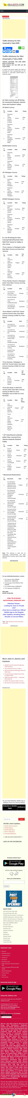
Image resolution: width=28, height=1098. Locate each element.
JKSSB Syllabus (8, 828)
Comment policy (6, 955)
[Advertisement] (14, 28)
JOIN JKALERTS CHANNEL (8, 1008)
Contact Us (4, 957)
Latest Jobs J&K (7, 942)
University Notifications (10, 833)
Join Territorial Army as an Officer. (13, 668)
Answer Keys (6, 938)
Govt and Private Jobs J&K (10, 913)
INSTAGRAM (8, 600)
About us (4, 951)
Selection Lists (7, 928)
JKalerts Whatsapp (6, 971)
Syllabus (5, 932)
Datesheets (6, 934)
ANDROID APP (19, 600)
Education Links (6, 961)
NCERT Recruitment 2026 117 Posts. (14, 681)
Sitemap (4, 975)
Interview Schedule (8, 930)
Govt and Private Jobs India (10, 911)
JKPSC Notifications (9, 831)
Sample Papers (7, 936)
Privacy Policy (5, 973)
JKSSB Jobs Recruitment (10, 826)
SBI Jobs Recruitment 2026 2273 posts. (15, 682)
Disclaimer (4, 959)
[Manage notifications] (24, 1095)
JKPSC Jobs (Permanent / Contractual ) (13, 919)
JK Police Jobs (7, 924)
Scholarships (6, 940)
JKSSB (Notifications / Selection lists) (12, 917)
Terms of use (5, 977)
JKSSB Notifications (9, 829)
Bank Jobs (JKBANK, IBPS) (10, 922)
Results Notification (8, 926)
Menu (2, 11)
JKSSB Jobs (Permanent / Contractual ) (13, 915)
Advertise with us (6, 953)
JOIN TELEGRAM (13, 598)
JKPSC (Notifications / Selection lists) (12, 921)
